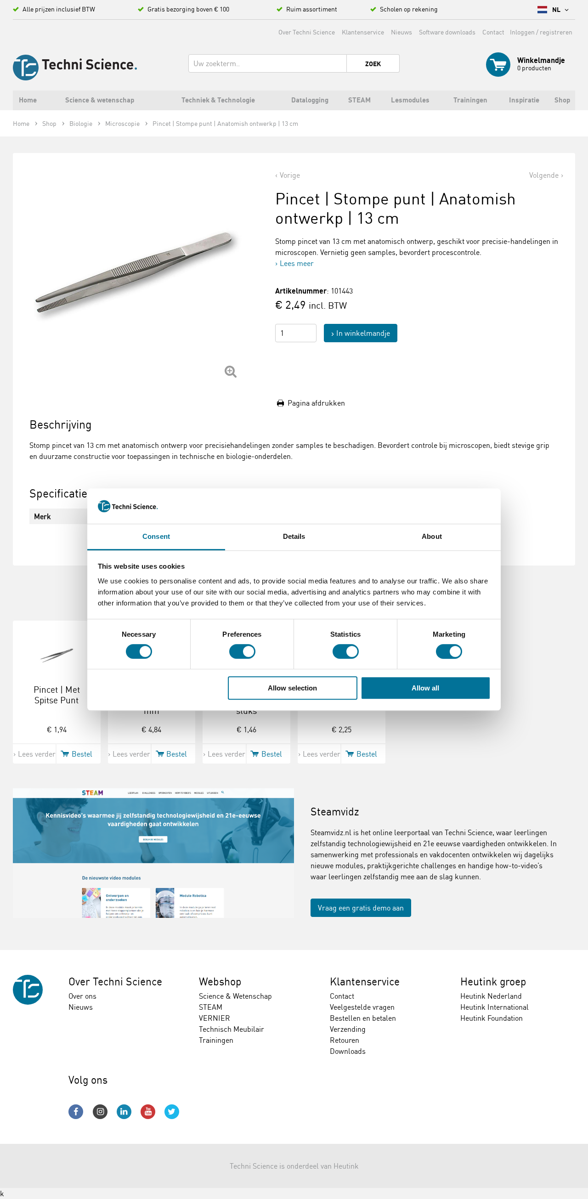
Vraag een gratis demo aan (361, 907)
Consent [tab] (156, 536)
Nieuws (401, 32)
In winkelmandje (363, 333)
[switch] (242, 651)
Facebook (75, 1111)
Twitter (171, 1111)
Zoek (373, 64)
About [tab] (432, 536)
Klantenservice (363, 32)
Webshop (220, 981)
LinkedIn (124, 1111)
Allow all (425, 688)
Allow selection (292, 688)
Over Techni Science (306, 32)
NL (557, 10)
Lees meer (297, 263)
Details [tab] (294, 536)
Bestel (82, 753)
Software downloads (447, 32)
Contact (493, 32)
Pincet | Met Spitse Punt (57, 695)
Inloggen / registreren (541, 32)
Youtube (148, 1111)
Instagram (100, 1111)
